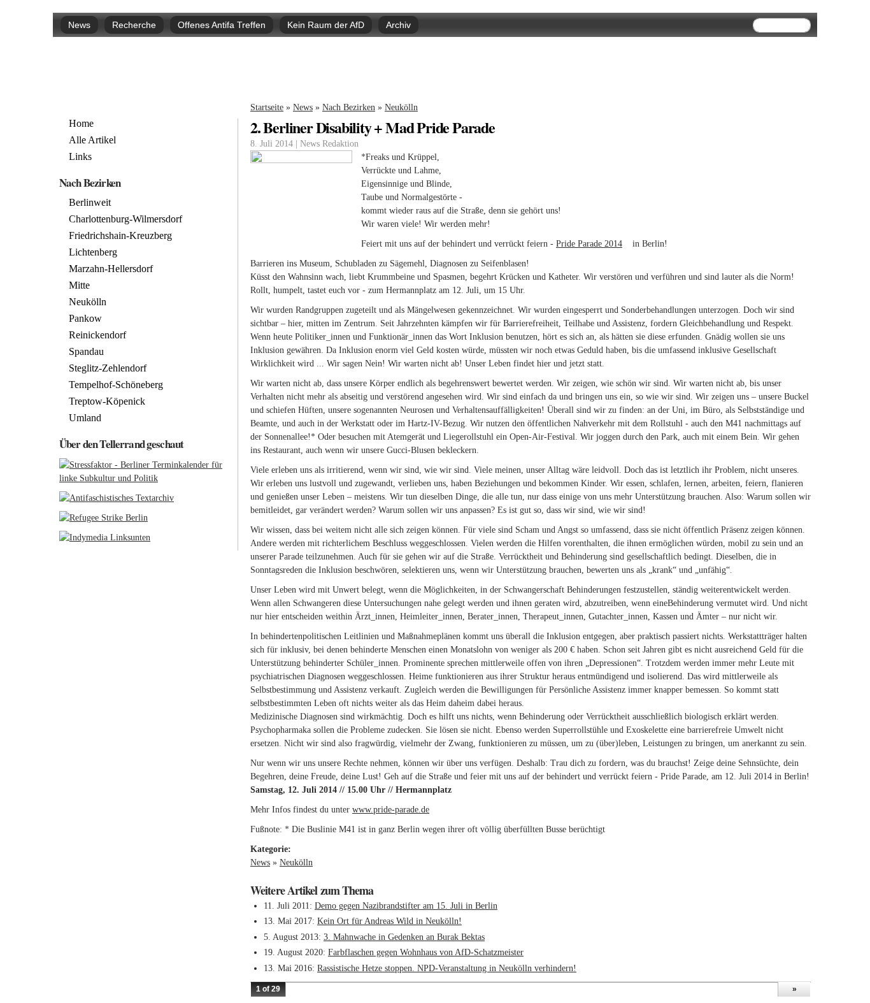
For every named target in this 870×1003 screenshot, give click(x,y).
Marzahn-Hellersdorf (111, 269)
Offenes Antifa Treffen (222, 25)
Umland (85, 418)
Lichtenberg (93, 252)
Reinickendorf (97, 335)
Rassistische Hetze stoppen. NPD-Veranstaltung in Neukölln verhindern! (446, 968)
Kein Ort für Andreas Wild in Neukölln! (389, 921)
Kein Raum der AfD (325, 25)
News (79, 25)
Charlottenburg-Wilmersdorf (125, 219)
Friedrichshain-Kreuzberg (120, 236)
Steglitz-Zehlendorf (107, 368)
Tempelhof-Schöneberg (116, 385)
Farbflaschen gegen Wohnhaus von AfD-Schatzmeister (426, 952)
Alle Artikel (92, 140)
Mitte (79, 285)
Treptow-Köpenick (107, 401)
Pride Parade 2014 (593, 244)
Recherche (134, 25)
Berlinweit (90, 203)
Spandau (86, 352)
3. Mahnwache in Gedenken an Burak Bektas (404, 937)
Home (81, 124)
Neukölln (401, 107)
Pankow (85, 319)
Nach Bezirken (348, 107)
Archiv (398, 25)
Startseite (266, 107)
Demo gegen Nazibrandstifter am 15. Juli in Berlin (406, 906)
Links (80, 157)
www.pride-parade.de (394, 809)
